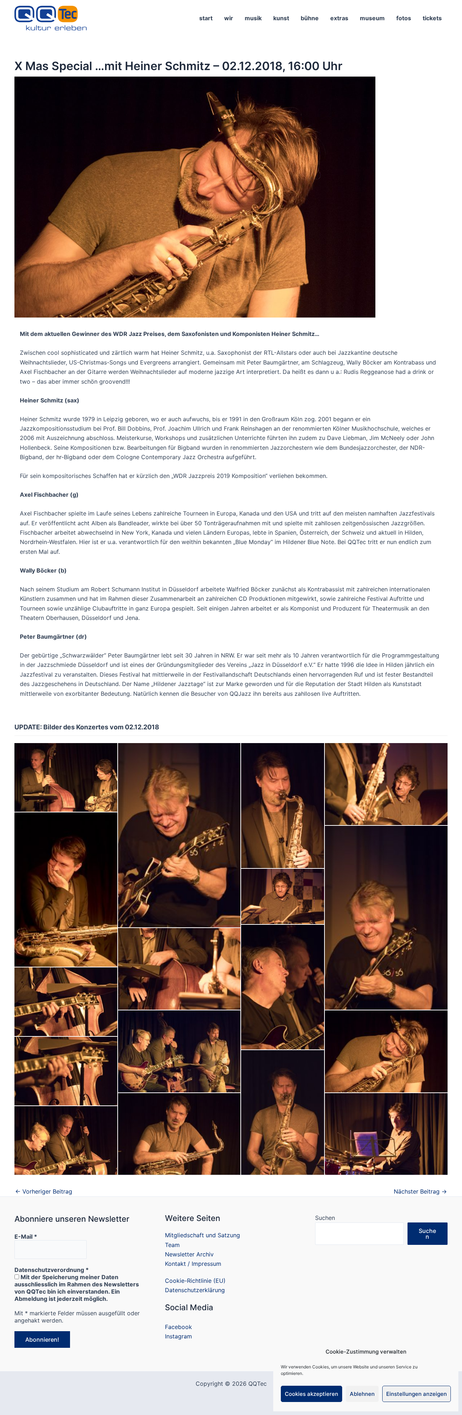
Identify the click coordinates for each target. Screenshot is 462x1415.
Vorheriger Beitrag (43, 1191)
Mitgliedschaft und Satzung (202, 1235)
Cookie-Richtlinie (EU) (195, 1280)
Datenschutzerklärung (195, 1290)
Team (172, 1244)
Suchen (325, 1217)
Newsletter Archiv (189, 1254)
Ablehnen (362, 1393)
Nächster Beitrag (420, 1191)
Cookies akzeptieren (311, 1393)
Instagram (178, 1336)
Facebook (178, 1326)
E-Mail (25, 1236)
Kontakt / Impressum (193, 1263)
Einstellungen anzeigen (416, 1393)
